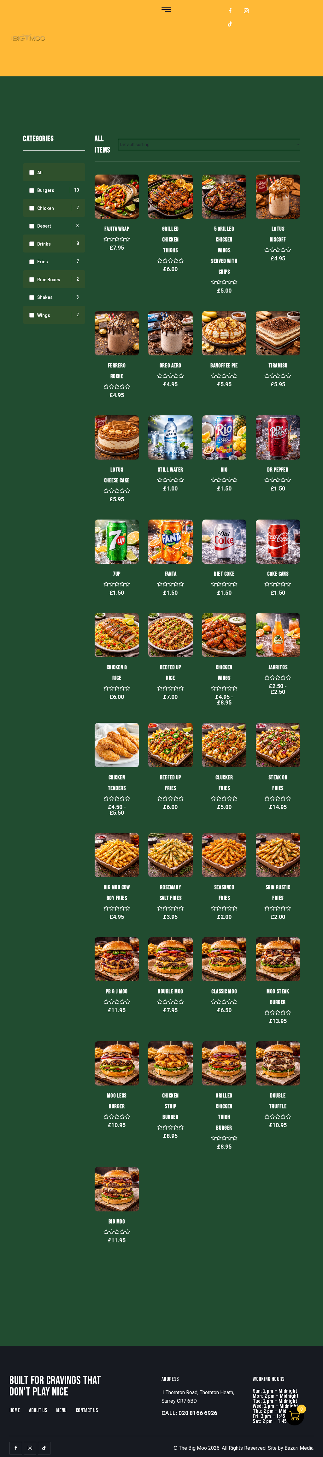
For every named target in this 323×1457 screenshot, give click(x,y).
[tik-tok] (230, 24)
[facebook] (230, 11)
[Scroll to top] (306, 1445)
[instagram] (246, 11)
